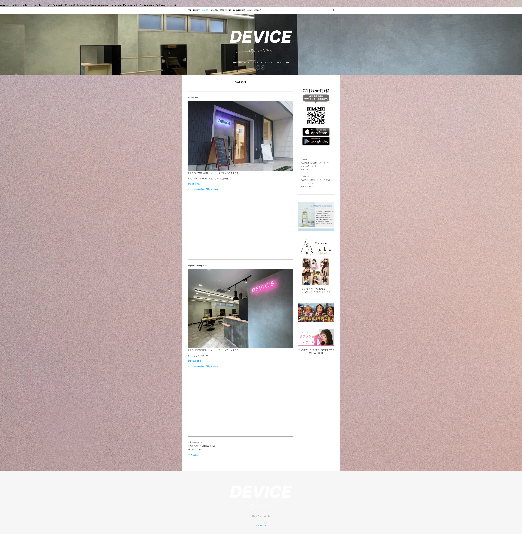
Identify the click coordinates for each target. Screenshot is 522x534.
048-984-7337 (194, 183)
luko (249, 10)
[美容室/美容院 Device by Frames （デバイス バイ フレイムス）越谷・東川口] (261, 39)
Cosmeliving (239, 10)
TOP (189, 10)
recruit (257, 10)
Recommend (225, 10)
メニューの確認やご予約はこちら (203, 189)
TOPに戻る (193, 454)
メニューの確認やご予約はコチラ (203, 366)
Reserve (197, 10)
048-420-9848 (194, 361)
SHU (268, 516)
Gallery (214, 10)
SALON (205, 10)
